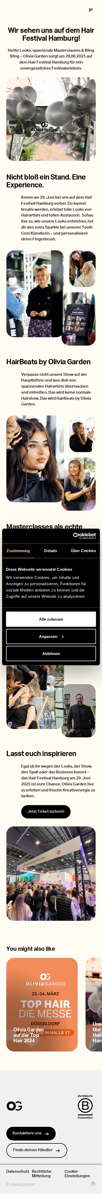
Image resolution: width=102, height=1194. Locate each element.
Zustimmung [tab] (18, 550)
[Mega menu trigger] (90, 10)
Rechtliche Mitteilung (42, 1174)
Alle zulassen (51, 619)
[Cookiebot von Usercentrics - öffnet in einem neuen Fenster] (73, 536)
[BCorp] (85, 1107)
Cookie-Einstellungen (77, 1174)
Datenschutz (17, 1172)
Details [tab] (50, 550)
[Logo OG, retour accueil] (31, 10)
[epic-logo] (93, 1184)
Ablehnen (51, 653)
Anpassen (48, 636)
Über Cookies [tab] (83, 550)
